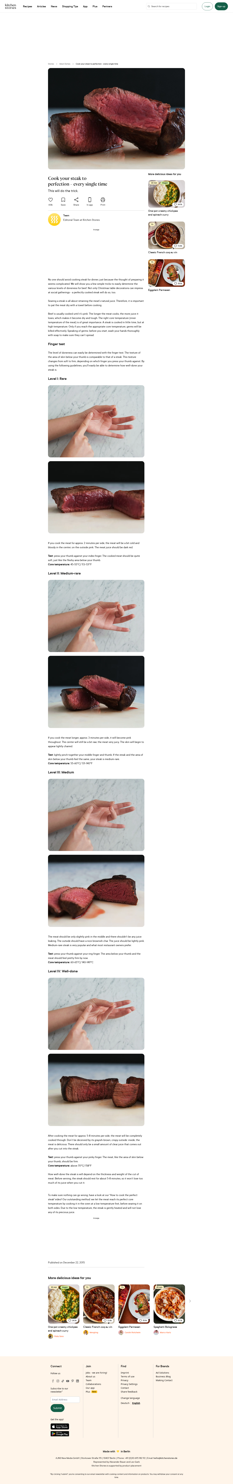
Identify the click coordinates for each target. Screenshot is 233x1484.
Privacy (124, 1380)
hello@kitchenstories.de (165, 1457)
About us (90, 1376)
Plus (91, 1391)
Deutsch (125, 1403)
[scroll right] (190, 1301)
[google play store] (65, 1434)
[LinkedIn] (77, 1381)
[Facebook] (53, 1381)
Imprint (125, 1372)
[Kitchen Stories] (10, 6)
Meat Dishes (64, 64)
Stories (51, 64)
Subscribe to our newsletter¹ (59, 1390)
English (136, 1403)
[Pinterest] (72, 1381)
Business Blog (163, 1376)
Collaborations (93, 1384)
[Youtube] (67, 1381)
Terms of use (127, 1376)
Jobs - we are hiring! (96, 1372)
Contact (125, 1387)
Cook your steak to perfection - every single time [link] (97, 64)
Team (88, 1380)
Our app (90, 1387)
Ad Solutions (162, 1372)
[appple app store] (65, 1427)
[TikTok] (63, 1381)
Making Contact (164, 1380)
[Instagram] (58, 1381)
